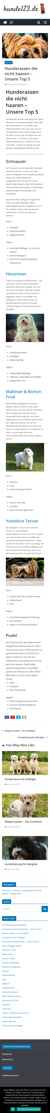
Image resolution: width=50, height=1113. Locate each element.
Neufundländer (8, 975)
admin (25, 84)
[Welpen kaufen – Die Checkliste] (25, 795)
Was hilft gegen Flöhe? (11, 946)
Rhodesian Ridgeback (11, 967)
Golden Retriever (9, 1021)
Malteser (6, 983)
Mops (4, 979)
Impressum (7, 1054)
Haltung (9, 62)
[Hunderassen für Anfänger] (25, 752)
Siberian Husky (8, 958)
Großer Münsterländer (12, 1017)
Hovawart (6, 1004)
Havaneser (16, 273)
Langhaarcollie (8, 988)
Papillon (5, 971)
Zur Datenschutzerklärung (28, 1109)
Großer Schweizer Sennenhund (15, 1013)
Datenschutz (7, 1059)
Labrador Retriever (10, 992)
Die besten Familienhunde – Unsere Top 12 (20, 941)
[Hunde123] (5, 22)
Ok (13, 1109)
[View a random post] (45, 22)
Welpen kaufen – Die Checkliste (20, 730)
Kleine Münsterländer (11, 996)
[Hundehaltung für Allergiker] (25, 837)
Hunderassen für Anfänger (20, 779)
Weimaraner (7, 954)
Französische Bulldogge (12, 1025)
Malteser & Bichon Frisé (23, 394)
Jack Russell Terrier (10, 1000)
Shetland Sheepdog (10, 962)
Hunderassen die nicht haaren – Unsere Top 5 (22, 929)
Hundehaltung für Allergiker (31, 737)
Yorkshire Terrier (22, 521)
